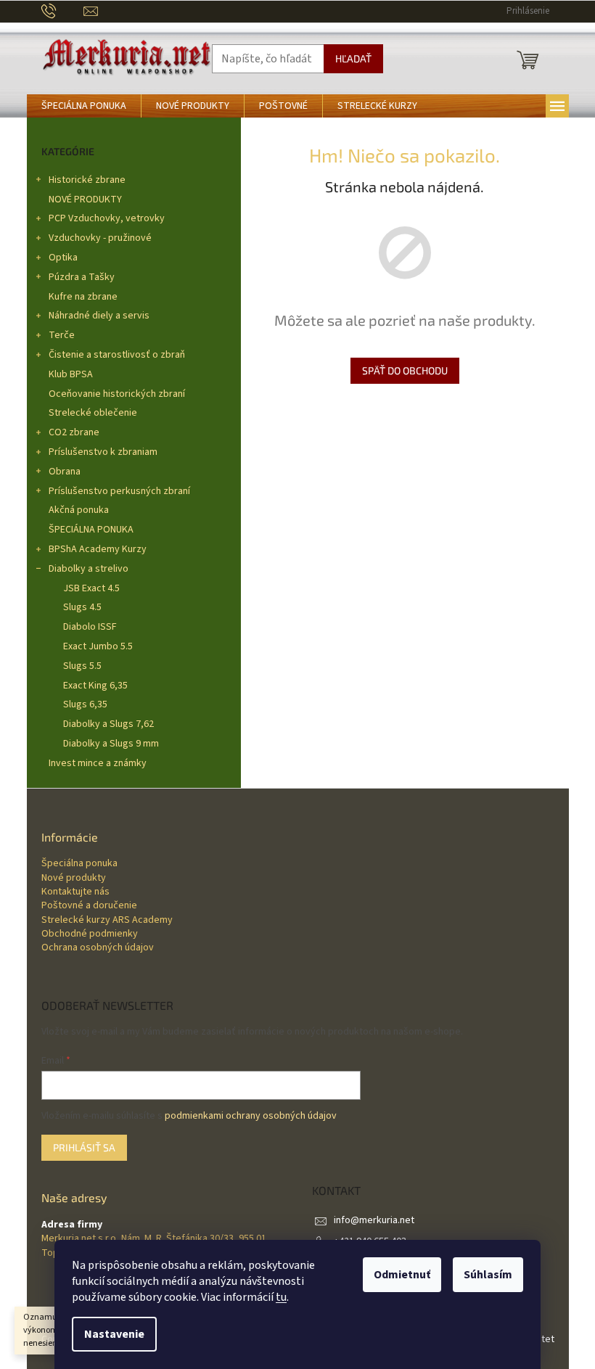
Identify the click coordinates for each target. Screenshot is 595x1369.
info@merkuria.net (374, 1220)
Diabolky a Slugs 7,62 (108, 724)
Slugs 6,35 (85, 704)
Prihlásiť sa (84, 1147)
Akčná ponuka (79, 510)
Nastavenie (114, 1334)
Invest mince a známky (98, 763)
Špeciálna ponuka (79, 864)
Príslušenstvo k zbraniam (103, 452)
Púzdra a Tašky (82, 277)
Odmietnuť (402, 1275)
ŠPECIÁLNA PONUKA (91, 529)
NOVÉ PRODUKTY (85, 199)
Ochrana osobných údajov (97, 948)
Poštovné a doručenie (89, 906)
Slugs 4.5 (82, 607)
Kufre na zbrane (83, 296)
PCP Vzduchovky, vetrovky (107, 218)
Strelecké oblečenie (93, 413)
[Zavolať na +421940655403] (62, 10)
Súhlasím (488, 1275)
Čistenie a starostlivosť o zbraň (117, 355)
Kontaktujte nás (75, 892)
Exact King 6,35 (95, 685)
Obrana (65, 471)
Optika (63, 257)
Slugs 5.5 (82, 666)
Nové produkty (73, 878)
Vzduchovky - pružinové (100, 238)
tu (281, 1297)
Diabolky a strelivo (88, 569)
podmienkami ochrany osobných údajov (251, 1116)
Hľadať (353, 58)
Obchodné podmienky (89, 934)
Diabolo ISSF (90, 627)
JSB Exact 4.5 (91, 588)
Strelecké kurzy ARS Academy (107, 920)
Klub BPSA (71, 374)
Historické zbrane (87, 180)
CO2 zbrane (74, 432)
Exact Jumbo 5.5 (98, 646)
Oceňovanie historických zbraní (117, 394)
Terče (62, 335)
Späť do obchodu (405, 370)
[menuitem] (84, 106)
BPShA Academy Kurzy (98, 549)
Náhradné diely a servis (99, 315)
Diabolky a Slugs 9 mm (111, 743)
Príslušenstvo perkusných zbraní (119, 491)
